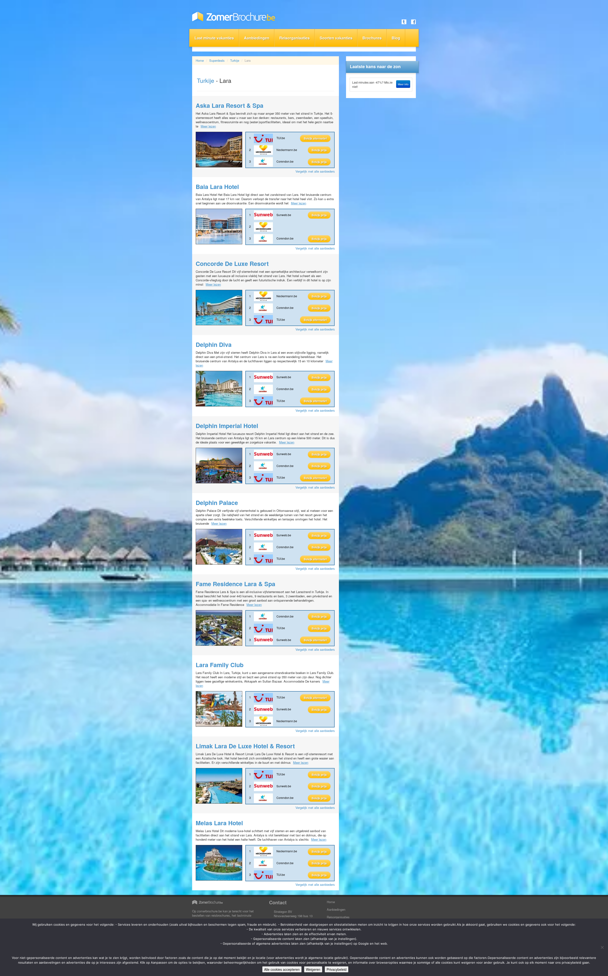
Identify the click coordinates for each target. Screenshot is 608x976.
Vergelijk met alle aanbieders (315, 171)
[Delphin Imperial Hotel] (219, 465)
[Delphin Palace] (219, 546)
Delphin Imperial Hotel (227, 425)
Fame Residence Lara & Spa (235, 584)
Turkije (234, 60)
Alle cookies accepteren (282, 969)
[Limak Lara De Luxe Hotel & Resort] (219, 785)
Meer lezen (208, 126)
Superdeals (217, 60)
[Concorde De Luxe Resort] (219, 307)
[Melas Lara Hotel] (219, 862)
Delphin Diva (214, 344)
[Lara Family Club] (219, 708)
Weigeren (313, 969)
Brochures (372, 38)
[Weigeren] (602, 947)
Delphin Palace (217, 502)
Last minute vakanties (214, 38)
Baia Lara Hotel (217, 186)
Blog (396, 38)
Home (200, 60)
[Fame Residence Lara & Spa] (219, 627)
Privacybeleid (337, 969)
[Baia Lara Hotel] (219, 226)
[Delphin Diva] (219, 388)
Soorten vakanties (336, 38)
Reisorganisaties (294, 38)
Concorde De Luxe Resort (232, 263)
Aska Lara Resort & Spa (229, 105)
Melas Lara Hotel (219, 823)
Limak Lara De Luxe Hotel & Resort (245, 746)
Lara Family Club (219, 664)
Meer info (403, 84)
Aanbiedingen (256, 38)
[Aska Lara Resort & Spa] (219, 149)
